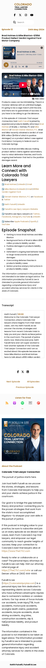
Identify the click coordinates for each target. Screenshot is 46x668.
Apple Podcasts (21, 221)
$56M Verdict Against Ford (20, 190)
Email (29, 184)
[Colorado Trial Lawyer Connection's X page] (18, 15)
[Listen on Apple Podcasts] (14, 403)
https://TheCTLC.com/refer (16, 570)
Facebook (38, 196)
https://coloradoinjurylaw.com (19, 583)
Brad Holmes (10, 184)
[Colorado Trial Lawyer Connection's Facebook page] (15, 15)
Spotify (33, 221)
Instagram (17, 216)
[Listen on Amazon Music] (30, 403)
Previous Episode (25, 387)
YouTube (26, 216)
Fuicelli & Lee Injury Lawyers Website (21, 209)
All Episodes (33, 381)
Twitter (7, 199)
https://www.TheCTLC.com (16, 551)
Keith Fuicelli (23, 121)
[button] (22, 409)
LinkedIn (21, 184)
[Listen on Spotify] (22, 403)
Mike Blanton (11, 189)
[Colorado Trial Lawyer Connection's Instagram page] (24, 15)
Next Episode (13, 381)
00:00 (21, 314)
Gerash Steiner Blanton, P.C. (25, 129)
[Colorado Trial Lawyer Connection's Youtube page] (30, 15)
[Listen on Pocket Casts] (38, 403)
